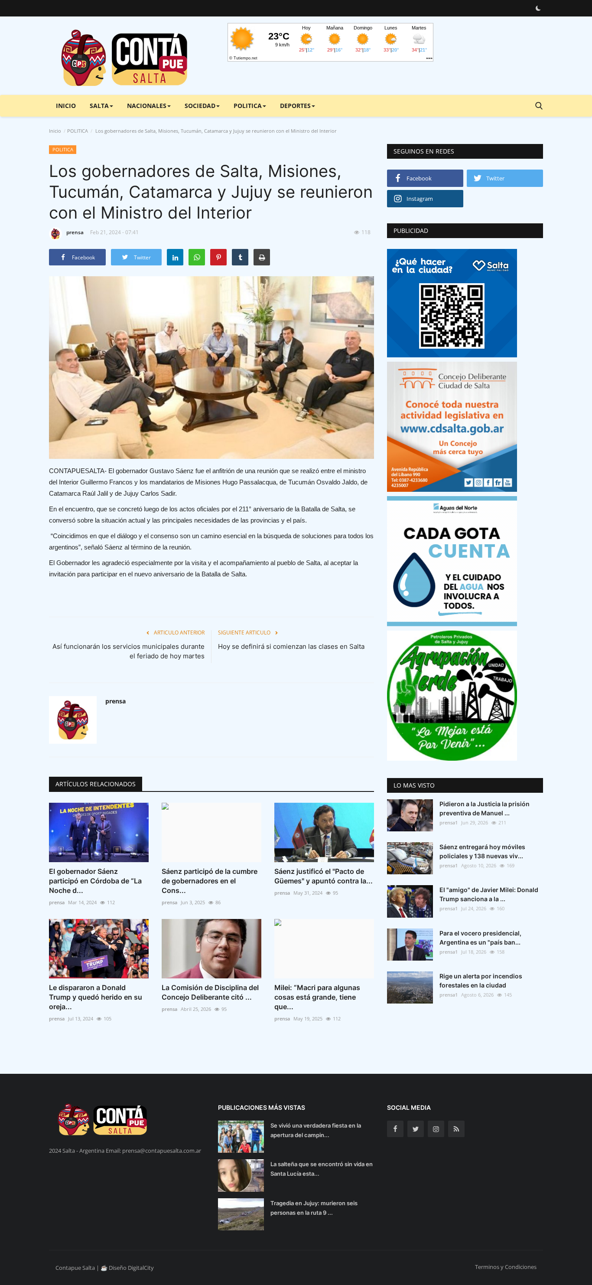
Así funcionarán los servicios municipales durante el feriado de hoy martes (128, 651)
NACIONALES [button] (146, 105)
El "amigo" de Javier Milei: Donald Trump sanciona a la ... (488, 894)
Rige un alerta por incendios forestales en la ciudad (480, 980)
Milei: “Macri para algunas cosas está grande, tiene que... (317, 997)
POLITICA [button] (248, 105)
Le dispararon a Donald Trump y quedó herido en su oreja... (95, 997)
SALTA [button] (99, 105)
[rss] (456, 1129)
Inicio (66, 105)
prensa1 (448, 822)
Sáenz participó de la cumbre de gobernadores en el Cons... (209, 881)
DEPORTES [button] (295, 105)
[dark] (538, 8)
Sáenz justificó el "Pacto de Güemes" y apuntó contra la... (323, 876)
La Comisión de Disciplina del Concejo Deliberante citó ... (210, 992)
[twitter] (415, 1129)
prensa (75, 232)
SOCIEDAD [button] (200, 105)
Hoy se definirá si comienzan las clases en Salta (291, 646)
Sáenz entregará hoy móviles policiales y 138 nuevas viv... (482, 851)
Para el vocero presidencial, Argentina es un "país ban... (480, 937)
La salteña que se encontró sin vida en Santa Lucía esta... (321, 1169)
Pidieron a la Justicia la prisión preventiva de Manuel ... (484, 808)
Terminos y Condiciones (506, 1267)
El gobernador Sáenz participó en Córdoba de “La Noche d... (95, 881)
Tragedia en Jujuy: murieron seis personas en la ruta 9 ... (314, 1208)
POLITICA (77, 131)
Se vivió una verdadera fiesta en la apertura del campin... (315, 1130)
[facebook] (395, 1129)
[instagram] (436, 1129)
